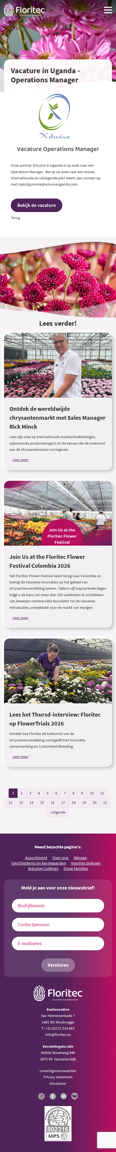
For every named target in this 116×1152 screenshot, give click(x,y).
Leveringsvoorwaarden (58, 1070)
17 (63, 802)
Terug (15, 217)
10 (92, 793)
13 (21, 802)
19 (84, 802)
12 (10, 802)
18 (74, 802)
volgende (58, 812)
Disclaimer (58, 1083)
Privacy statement (58, 1076)
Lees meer (21, 459)
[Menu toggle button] (108, 10)
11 (102, 793)
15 (42, 802)
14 (31, 802)
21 (105, 802)
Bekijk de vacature (36, 205)
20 (95, 802)
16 (52, 802)
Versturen (58, 965)
